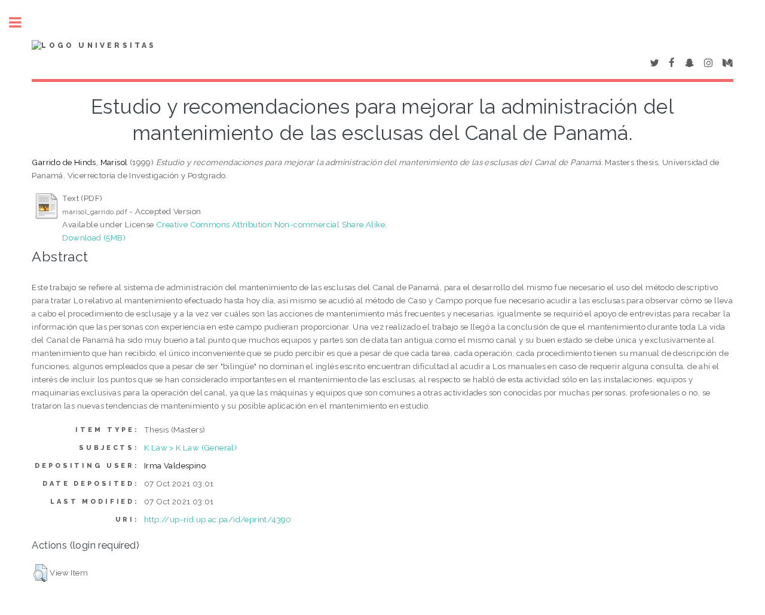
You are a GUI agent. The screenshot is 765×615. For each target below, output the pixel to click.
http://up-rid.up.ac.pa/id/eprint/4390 (218, 519)
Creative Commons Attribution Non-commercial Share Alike (270, 224)
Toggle (21, 22)
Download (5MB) (94, 237)
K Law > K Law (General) (190, 447)
